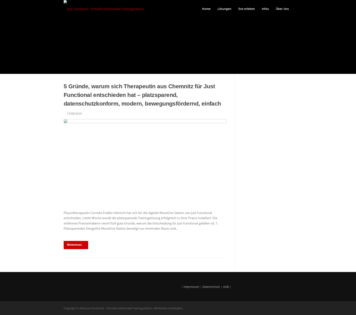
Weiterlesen (74, 244)
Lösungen (224, 9)
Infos (265, 9)
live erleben (246, 9)
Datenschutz (211, 287)
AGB (226, 287)
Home (206, 9)
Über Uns (282, 9)
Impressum (191, 287)
